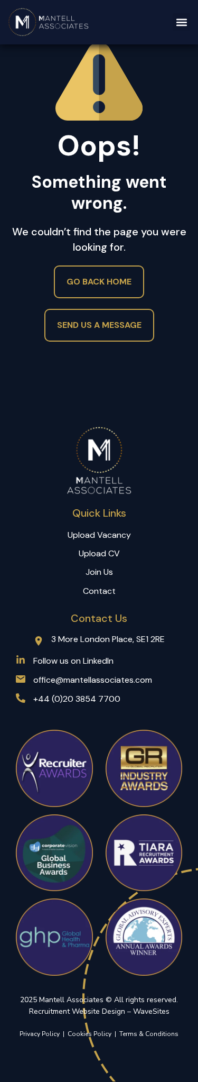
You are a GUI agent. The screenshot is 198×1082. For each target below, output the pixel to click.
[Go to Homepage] (49, 22)
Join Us (99, 571)
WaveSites (151, 1011)
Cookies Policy (91, 1034)
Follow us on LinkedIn (73, 660)
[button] (181, 22)
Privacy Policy (40, 1034)
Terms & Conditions (148, 1034)
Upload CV (99, 553)
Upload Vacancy (99, 534)
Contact (99, 591)
